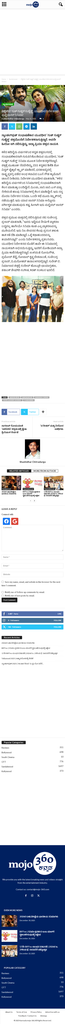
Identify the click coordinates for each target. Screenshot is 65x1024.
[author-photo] (32, 449)
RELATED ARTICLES (19, 471)
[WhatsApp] (19, 126)
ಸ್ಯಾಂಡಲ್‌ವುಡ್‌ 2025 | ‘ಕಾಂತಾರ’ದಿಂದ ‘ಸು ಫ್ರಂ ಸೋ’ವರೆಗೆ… (23, 663)
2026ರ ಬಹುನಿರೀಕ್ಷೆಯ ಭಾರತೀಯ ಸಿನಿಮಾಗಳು (9, 493)
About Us (9, 1012)
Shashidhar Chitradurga (14, 119)
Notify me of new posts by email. (20, 595)
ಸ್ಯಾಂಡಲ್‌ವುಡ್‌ (8, 104)
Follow (57, 620)
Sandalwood (13, 79)
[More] (43, 412)
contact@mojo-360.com (38, 889)
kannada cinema (41, 397)
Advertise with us (52, 1012)
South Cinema (8, 757)
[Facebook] (5, 126)
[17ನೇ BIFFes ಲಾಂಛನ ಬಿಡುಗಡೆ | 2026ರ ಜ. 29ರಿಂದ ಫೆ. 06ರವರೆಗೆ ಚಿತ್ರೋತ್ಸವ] (53, 483)
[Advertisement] (32, 42)
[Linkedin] (34, 126)
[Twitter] (12, 126)
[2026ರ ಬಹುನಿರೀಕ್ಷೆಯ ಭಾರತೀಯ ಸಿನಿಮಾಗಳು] (11, 483)
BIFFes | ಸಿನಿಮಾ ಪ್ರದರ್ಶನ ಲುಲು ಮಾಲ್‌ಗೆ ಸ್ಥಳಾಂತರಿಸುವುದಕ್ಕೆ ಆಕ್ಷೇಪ (31, 493)
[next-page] (34, 500)
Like (59, 614)
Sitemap (43, 1016)
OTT (4, 762)
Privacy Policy (36, 1012)
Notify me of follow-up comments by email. (25, 592)
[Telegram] (26, 126)
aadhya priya (14, 397)
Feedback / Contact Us (27, 1016)
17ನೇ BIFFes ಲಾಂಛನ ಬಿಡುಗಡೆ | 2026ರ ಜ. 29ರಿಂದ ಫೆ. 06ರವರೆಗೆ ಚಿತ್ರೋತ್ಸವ (53, 493)
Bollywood (7, 752)
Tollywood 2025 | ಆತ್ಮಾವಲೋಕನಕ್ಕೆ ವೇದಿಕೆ (17, 658)
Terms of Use (21, 1012)
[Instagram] (33, 895)
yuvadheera (28, 400)
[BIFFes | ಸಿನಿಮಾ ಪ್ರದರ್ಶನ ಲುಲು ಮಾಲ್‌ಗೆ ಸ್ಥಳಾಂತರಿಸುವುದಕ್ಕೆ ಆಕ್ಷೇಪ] (32, 483)
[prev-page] (30, 500)
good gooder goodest (12, 400)
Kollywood (6, 489)
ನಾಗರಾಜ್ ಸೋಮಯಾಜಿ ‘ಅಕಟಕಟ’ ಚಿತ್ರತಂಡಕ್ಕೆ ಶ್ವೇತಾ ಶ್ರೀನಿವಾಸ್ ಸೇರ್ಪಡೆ (14, 429)
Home (4, 79)
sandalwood (27, 397)
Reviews (5, 748)
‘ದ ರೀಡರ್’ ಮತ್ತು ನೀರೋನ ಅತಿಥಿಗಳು (51, 427)
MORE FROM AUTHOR (44, 471)
